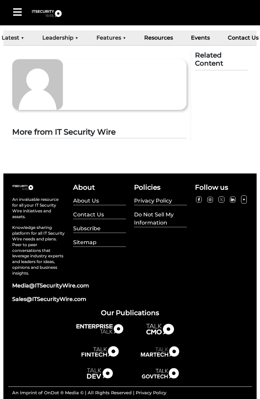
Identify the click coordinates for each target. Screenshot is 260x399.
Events (200, 37)
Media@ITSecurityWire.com (50, 285)
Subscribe (87, 228)
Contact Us (243, 37)
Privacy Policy (151, 392)
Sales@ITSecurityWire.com (49, 299)
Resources (158, 37)
